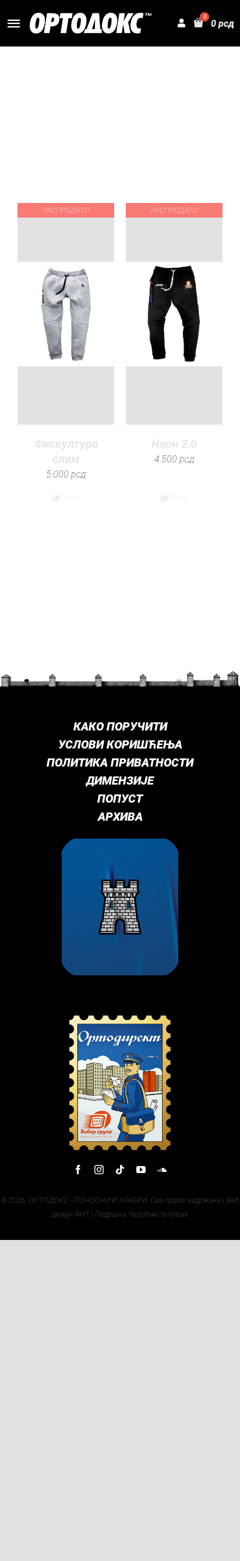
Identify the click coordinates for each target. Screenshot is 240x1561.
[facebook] (78, 1169)
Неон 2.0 (174, 444)
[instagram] (99, 1169)
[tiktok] (120, 1169)
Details (70, 498)
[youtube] (141, 1169)
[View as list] (129, 156)
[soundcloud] (162, 1169)
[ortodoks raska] (120, 843)
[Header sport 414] (90, 17)
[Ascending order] (180, 93)
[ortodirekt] (120, 1018)
